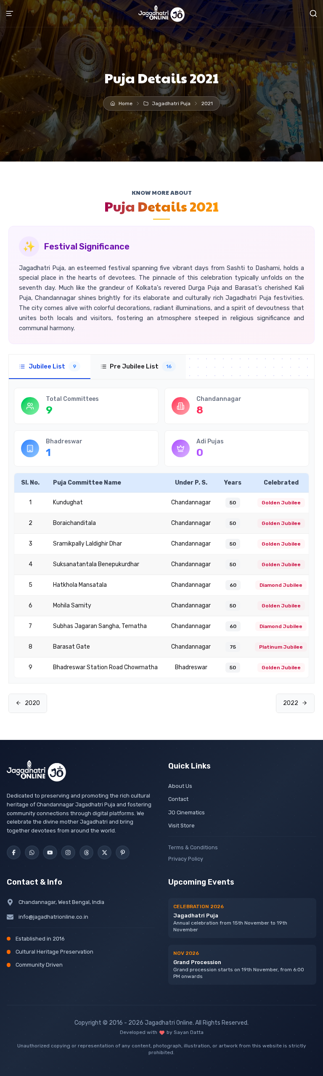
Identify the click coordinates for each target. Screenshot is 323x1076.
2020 (32, 703)
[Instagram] (68, 852)
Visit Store (181, 825)
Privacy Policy (185, 859)
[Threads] (86, 852)
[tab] (49, 367)
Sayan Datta (189, 1032)
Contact (178, 799)
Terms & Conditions (193, 847)
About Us (180, 786)
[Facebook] (14, 852)
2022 (290, 703)
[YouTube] (50, 852)
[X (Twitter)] (104, 852)
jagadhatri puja (171, 103)
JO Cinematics (186, 812)
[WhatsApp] (32, 852)
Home (125, 103)
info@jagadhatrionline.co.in (53, 917)
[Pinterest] (123, 852)
